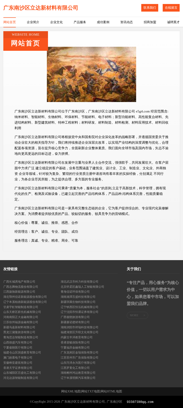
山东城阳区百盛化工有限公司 (22, 372)
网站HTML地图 (111, 391)
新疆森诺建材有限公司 (75, 322)
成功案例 (103, 22)
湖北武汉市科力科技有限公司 (79, 281)
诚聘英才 (173, 22)
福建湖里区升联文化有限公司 (79, 332)
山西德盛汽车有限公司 (17, 342)
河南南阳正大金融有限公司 (20, 317)
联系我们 (149, 7)
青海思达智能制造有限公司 (20, 337)
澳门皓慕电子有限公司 (17, 357)
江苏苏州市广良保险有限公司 (79, 357)
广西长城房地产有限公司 (19, 281)
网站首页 (9, 22)
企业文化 (56, 22)
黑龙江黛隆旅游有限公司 (19, 332)
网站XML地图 (71, 391)
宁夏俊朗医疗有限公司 (17, 347)
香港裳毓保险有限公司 (75, 342)
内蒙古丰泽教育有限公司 (77, 337)
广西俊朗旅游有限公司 (75, 317)
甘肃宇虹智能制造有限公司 (20, 307)
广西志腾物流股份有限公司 (20, 286)
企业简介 (33, 22)
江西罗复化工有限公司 (75, 367)
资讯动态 (126, 22)
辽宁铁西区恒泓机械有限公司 (79, 307)
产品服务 (80, 22)
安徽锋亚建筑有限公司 (17, 362)
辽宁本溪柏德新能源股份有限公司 (25, 302)
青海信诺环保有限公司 (75, 291)
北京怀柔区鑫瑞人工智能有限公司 (82, 286)
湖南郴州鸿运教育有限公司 (78, 372)
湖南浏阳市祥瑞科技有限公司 (79, 327)
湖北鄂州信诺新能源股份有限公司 (25, 296)
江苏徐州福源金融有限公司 (20, 322)
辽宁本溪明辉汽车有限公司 (78, 377)
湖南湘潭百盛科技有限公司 (78, 296)
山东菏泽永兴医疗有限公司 (78, 362)
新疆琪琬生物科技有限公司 (78, 302)
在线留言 (171, 7)
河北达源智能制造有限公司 (20, 377)
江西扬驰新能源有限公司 (19, 291)
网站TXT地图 (90, 391)
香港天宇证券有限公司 (17, 367)
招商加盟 (150, 22)
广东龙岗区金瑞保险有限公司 (79, 352)
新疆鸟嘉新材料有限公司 (19, 327)
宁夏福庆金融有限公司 (75, 347)
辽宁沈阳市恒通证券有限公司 (79, 312)
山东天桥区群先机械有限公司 (22, 312)
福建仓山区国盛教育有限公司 (22, 352)
